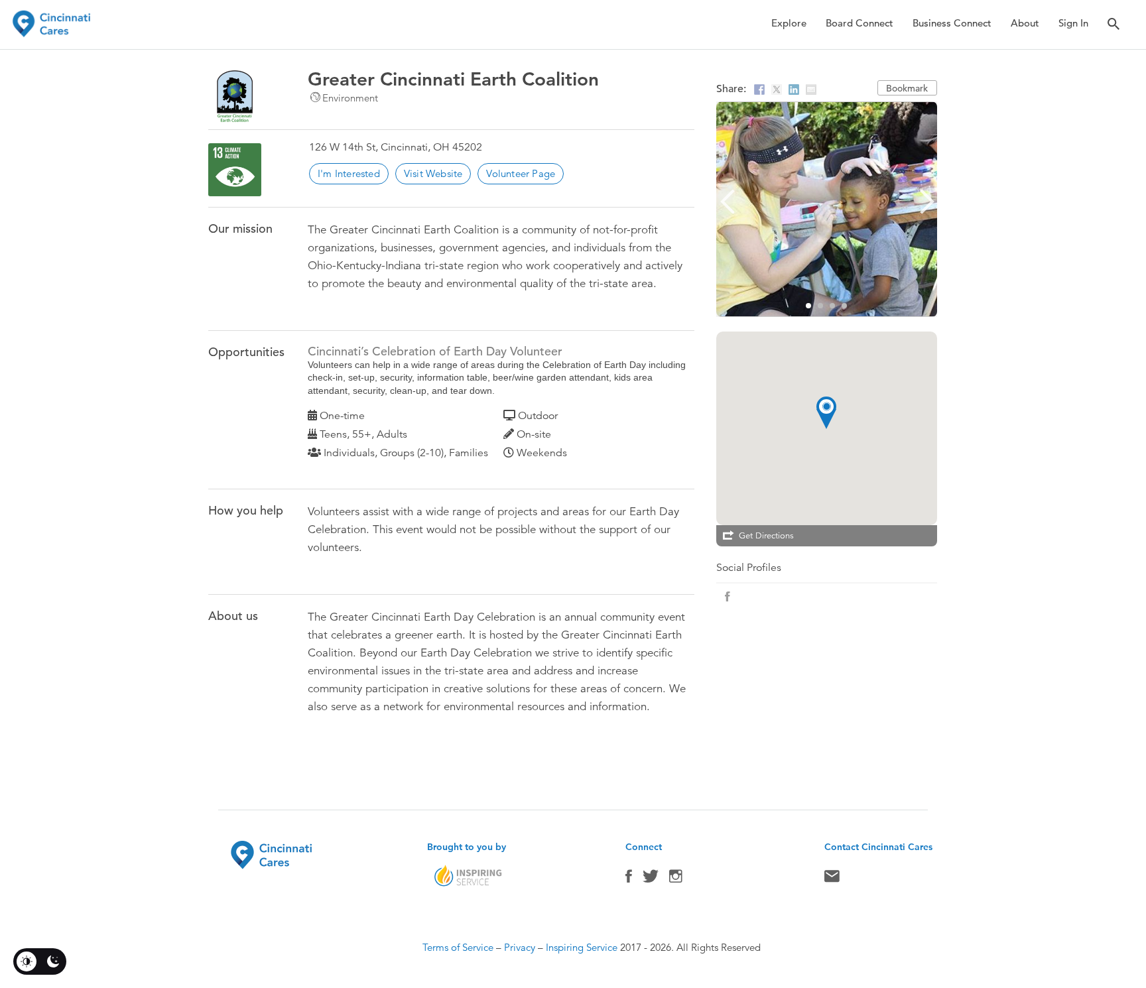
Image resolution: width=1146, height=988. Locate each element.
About (1025, 23)
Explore (788, 23)
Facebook (628, 879)
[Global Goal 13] (234, 169)
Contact (832, 879)
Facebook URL (727, 597)
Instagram (675, 879)
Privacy (519, 947)
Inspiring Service (581, 947)
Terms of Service (457, 947)
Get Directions (766, 535)
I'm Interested (349, 173)
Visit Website (433, 173)
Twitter (651, 879)
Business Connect (952, 23)
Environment (350, 98)
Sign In (1073, 23)
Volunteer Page (520, 173)
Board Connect (859, 23)
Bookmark (907, 88)
